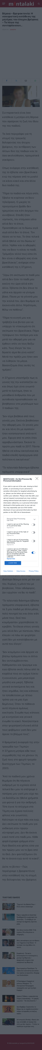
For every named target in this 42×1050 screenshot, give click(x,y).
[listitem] (21, 519)
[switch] (33, 525)
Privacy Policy (34, 571)
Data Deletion (8, 571)
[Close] (38, 479)
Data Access (21, 571)
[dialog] (21, 525)
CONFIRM (13, 563)
